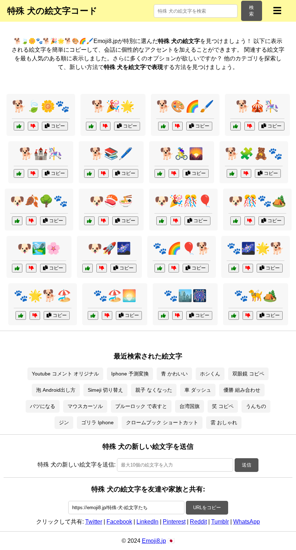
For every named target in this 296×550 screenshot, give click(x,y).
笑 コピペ (223, 406)
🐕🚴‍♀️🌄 (181, 153)
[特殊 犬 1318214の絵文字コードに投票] (163, 126)
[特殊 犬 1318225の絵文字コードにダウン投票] (175, 220)
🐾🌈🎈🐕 (181, 248)
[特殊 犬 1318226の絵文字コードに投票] (232, 173)
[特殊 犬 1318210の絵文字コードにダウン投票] (33, 126)
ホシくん (210, 374)
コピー (57, 126)
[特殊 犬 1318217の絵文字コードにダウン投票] (174, 173)
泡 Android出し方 (55, 390)
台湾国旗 (189, 406)
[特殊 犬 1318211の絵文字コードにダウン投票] (249, 220)
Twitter (93, 522)
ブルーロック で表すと (141, 406)
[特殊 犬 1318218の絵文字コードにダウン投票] (33, 173)
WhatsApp (246, 522)
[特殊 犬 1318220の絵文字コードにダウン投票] (103, 220)
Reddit (198, 522)
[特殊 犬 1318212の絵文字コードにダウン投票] (35, 315)
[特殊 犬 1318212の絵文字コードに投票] (21, 315)
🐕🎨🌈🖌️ (185, 106)
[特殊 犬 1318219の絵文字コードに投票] (233, 268)
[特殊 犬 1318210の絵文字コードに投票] (19, 126)
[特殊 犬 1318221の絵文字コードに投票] (233, 315)
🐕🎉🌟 (113, 106)
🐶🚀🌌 (109, 248)
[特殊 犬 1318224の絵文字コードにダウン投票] (107, 315)
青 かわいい (174, 374)
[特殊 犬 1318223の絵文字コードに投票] (235, 126)
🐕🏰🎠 (40, 153)
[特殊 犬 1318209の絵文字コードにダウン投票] (31, 268)
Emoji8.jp (154, 541)
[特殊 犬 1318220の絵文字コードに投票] (89, 220)
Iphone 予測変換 (130, 374)
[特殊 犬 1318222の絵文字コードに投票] (89, 173)
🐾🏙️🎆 (185, 295)
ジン (64, 422)
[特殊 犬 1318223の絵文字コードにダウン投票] (249, 126)
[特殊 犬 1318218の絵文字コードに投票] (19, 173)
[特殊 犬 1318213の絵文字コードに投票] (87, 268)
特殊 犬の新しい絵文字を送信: (77, 464)
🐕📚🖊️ (111, 153)
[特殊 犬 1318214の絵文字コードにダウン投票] (177, 126)
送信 (246, 465)
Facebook (119, 522)
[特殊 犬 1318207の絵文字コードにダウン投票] (105, 126)
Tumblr (220, 522)
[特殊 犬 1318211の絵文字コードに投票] (235, 220)
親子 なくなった (153, 390)
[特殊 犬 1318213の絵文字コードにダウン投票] (101, 268)
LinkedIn (147, 522)
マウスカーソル (85, 406)
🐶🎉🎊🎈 (183, 200)
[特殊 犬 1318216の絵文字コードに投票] (17, 220)
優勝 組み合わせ (241, 390)
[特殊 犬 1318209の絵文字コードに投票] (17, 268)
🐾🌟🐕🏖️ (42, 295)
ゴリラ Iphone (97, 422)
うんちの (256, 406)
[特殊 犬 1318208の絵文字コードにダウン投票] (174, 268)
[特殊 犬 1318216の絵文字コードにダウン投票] (31, 220)
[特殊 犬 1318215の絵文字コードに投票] (163, 315)
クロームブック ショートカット (162, 422)
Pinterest (174, 522)
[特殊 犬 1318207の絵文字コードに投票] (91, 126)
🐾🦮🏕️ (255, 295)
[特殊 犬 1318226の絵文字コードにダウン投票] (246, 173)
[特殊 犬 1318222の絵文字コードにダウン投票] (103, 173)
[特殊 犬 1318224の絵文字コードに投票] (93, 315)
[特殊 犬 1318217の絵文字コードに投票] (159, 173)
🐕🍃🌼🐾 (41, 106)
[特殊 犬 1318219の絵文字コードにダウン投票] (248, 268)
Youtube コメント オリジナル (65, 374)
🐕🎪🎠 (257, 106)
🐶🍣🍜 (111, 200)
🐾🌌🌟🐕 (255, 248)
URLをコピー (207, 507)
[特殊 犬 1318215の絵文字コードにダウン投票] (177, 315)
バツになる (42, 406)
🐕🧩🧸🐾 (254, 153)
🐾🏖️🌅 (114, 295)
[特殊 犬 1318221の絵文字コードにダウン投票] (248, 315)
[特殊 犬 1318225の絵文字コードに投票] (161, 220)
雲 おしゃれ (223, 422)
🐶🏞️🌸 (39, 248)
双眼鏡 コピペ (248, 374)
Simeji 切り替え (105, 390)
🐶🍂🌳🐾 (39, 200)
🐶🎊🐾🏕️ (257, 200)
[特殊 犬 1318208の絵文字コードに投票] (159, 268)
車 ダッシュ (197, 390)
